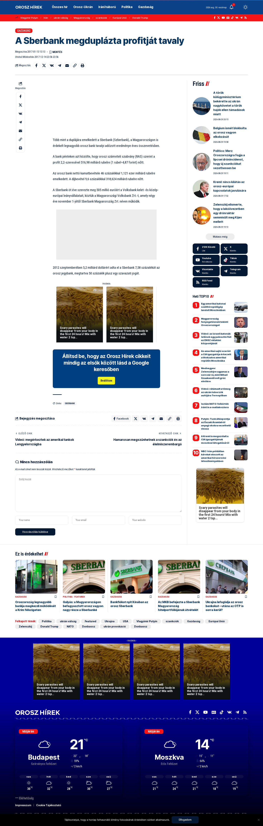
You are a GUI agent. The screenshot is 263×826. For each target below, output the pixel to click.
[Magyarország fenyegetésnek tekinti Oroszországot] (241, 322)
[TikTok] (232, 17)
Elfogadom (185, 819)
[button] (238, 7)
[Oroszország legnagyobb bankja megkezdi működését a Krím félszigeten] (36, 577)
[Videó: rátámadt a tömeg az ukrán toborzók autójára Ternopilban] (241, 392)
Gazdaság (23, 30)
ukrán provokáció (115, 626)
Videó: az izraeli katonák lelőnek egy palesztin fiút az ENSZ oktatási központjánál (216, 338)
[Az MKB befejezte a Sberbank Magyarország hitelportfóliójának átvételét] (179, 577)
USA (125, 621)
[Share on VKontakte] (51, 65)
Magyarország (82, 17)
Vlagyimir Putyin (29, 17)
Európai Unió (120, 17)
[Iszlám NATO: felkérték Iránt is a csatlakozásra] (241, 407)
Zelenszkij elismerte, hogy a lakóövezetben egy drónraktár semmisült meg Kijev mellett (228, 213)
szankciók (101, 17)
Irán (46, 17)
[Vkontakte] (236, 17)
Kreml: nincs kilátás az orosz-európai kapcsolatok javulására (229, 186)
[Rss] (245, 17)
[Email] (67, 65)
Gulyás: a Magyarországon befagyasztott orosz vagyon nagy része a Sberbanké (83, 606)
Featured (79, 596)
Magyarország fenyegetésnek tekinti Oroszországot (214, 321)
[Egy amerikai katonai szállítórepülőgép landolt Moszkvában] (241, 307)
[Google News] (228, 17)
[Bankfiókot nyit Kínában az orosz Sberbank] (131, 577)
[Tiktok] (234, 260)
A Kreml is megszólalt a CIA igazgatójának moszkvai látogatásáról (215, 439)
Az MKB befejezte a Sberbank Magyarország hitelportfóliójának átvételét (179, 606)
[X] (218, 17)
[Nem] (258, 820)
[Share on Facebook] (36, 65)
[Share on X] (44, 65)
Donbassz (88, 626)
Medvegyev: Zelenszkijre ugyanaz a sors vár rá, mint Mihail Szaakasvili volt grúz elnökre (215, 375)
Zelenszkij (25, 626)
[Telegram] (241, 17)
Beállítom (106, 380)
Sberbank (70, 403)
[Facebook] (214, 17)
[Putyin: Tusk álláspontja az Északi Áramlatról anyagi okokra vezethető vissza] (241, 422)
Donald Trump (140, 17)
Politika (67, 596)
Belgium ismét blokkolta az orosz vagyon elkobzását (230, 132)
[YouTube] (223, 17)
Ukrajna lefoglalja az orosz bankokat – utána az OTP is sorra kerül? (224, 606)
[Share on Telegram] (59, 65)
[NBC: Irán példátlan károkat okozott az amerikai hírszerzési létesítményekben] (241, 455)
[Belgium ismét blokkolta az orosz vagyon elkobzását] (202, 135)
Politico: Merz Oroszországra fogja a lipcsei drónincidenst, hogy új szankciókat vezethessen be (229, 159)
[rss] (206, 282)
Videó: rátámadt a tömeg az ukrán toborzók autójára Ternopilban (215, 392)
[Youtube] (206, 260)
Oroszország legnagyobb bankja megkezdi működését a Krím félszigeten (35, 606)
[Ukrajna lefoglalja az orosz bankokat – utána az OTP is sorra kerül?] (227, 577)
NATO (70, 626)
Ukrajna (110, 621)
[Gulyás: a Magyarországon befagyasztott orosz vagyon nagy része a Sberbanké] (84, 577)
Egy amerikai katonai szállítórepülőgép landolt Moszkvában (213, 306)
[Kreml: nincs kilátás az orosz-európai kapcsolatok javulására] (202, 189)
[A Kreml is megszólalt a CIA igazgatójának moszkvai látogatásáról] (241, 440)
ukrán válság (61, 17)
